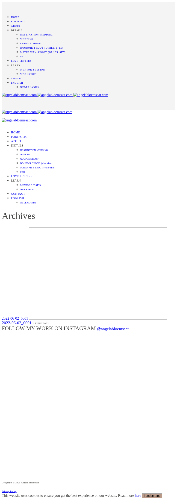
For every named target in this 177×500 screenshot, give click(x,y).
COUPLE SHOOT (31, 43)
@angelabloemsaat (113, 328)
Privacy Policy (9, 491)
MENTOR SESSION (32, 69)
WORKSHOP (28, 74)
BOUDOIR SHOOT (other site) (41, 48)
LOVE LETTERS (21, 61)
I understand (152, 495)
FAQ (23, 56)
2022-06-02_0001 (15, 318)
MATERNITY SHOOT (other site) (43, 52)
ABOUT (16, 26)
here (138, 495)
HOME (15, 17)
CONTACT (17, 78)
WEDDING (26, 39)
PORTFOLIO (19, 21)
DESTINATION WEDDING (36, 34)
